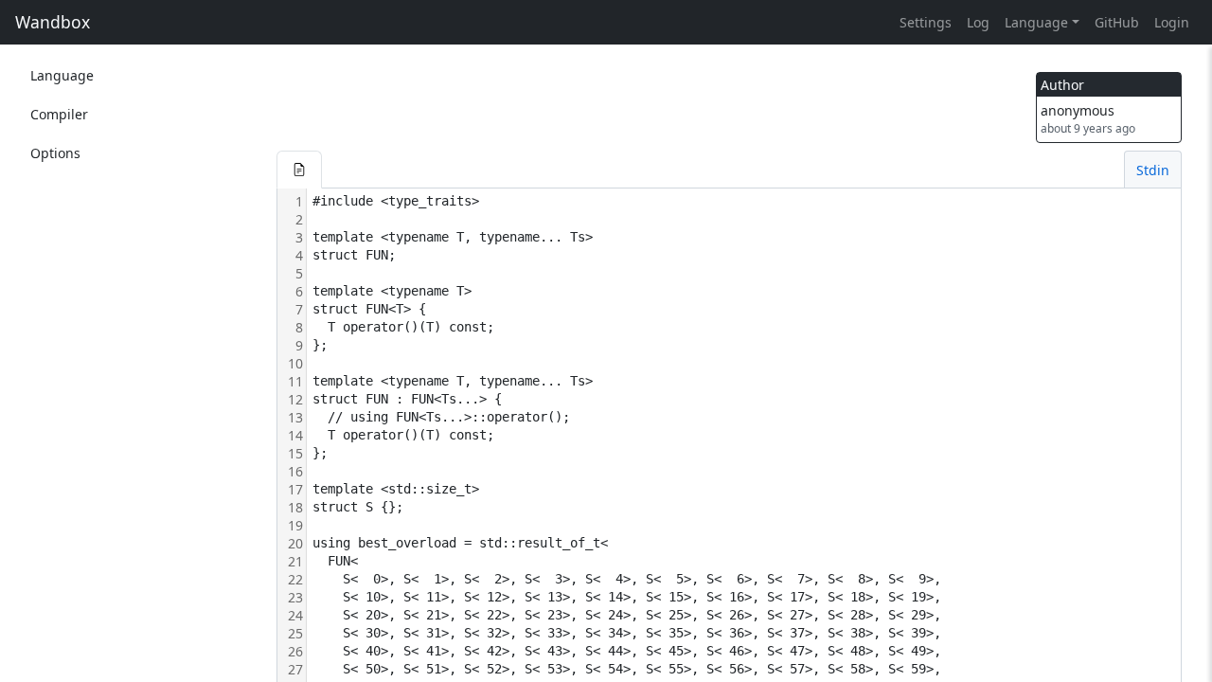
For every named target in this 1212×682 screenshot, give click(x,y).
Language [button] (1036, 22)
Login (1171, 22)
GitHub (1117, 22)
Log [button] (978, 22)
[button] (299, 169)
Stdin (1152, 170)
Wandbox (52, 21)
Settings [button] (926, 22)
